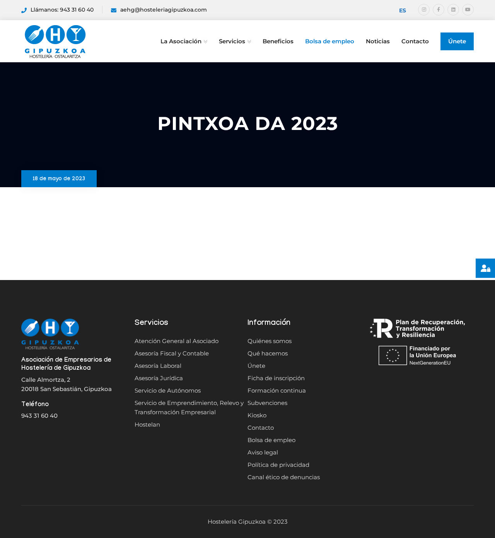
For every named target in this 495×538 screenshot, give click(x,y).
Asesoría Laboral (158, 365)
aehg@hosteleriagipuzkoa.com (163, 9)
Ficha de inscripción (276, 378)
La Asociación (180, 41)
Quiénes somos (270, 341)
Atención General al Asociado (176, 341)
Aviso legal (263, 452)
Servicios (232, 41)
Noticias (378, 41)
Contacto (415, 41)
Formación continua (277, 390)
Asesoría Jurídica (159, 378)
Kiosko (257, 415)
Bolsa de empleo (329, 41)
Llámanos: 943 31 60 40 (62, 9)
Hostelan (147, 424)
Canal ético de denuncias (284, 477)
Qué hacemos (268, 353)
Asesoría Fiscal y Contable (172, 353)
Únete (457, 41)
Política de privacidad (278, 464)
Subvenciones (267, 402)
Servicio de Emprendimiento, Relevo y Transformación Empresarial (189, 407)
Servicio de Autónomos (168, 390)
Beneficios (278, 41)
